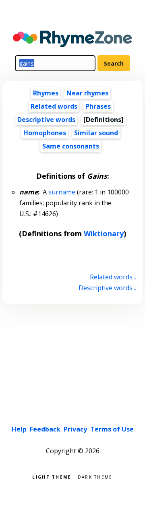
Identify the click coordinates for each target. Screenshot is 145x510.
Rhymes (45, 93)
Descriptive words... (107, 287)
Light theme (51, 476)
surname (61, 192)
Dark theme (95, 476)
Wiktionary (104, 233)
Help (19, 429)
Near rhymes (87, 93)
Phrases (98, 106)
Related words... (113, 277)
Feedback (45, 429)
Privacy (75, 429)
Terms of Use (112, 429)
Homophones (44, 132)
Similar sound (96, 132)
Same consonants (70, 146)
